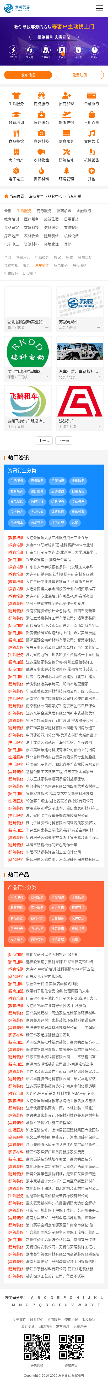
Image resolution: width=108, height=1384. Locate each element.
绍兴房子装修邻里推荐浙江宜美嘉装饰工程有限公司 (63, 837)
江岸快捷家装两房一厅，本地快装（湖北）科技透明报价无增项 (63, 1108)
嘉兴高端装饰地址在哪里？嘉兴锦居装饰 (59, 1159)
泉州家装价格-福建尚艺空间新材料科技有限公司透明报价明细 (63, 793)
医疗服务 (31, 219)
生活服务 (24, 211)
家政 (69, 257)
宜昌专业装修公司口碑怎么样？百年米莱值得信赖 (63, 647)
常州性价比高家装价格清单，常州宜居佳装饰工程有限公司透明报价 (63, 1240)
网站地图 (45, 1326)
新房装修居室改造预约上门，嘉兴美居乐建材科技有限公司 (63, 633)
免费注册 (79, 75)
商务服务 (44, 211)
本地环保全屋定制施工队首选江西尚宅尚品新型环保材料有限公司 (63, 1166)
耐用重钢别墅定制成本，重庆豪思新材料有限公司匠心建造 (63, 808)
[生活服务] (16, 655)
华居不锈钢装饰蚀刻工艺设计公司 (53, 852)
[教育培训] (16, 538)
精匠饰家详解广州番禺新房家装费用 (55, 1152)
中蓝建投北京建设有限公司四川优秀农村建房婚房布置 (63, 786)
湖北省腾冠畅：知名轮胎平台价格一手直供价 (62, 655)
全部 (8, 211)
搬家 (57, 257)
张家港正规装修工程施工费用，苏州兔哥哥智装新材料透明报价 (63, 1210)
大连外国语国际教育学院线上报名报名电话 (61, 1101)
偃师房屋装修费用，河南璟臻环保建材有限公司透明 (63, 859)
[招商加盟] (16, 560)
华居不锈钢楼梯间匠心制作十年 (51, 845)
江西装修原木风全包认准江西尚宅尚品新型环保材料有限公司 (63, 1144)
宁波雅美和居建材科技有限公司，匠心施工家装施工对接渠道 (63, 691)
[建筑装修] (16, 603)
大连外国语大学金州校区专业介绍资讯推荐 (61, 589)
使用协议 (71, 1320)
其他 (67, 244)
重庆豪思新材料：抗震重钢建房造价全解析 (61, 1203)
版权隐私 (88, 1320)
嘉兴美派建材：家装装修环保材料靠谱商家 (61, 1020)
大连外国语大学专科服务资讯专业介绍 (57, 538)
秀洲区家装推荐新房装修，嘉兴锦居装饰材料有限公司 (63, 1042)
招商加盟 (64, 211)
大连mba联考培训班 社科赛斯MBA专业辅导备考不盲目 (63, 545)
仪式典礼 (11, 265)
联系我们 (37, 1320)
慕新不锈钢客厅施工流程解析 (50, 1123)
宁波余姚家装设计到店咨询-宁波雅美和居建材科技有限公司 (63, 720)
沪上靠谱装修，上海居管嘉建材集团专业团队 (62, 1130)
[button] (45, 54)
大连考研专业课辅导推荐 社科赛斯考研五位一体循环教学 (63, 581)
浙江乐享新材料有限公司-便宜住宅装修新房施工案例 (63, 1269)
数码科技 (31, 227)
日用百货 (71, 219)
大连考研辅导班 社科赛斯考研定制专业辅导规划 (63, 574)
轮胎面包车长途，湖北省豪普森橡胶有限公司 (62, 764)
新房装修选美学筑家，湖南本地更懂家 (57, 684)
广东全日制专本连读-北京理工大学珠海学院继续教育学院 (63, 552)
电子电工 (11, 244)
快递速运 (23, 257)
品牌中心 (55, 196)
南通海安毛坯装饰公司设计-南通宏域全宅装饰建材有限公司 (63, 1064)
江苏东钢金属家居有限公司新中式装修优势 (61, 713)
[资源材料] (16, 1035)
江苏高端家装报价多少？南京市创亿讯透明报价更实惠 (63, 1086)
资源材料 (31, 244)
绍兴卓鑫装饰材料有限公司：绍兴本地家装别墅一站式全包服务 (63, 1079)
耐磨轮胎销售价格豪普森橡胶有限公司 (57, 1196)
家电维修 (61, 265)
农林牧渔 (31, 236)
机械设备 (71, 236)
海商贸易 (36, 196)
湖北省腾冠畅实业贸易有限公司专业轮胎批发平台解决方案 (63, 757)
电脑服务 (42, 257)
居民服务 (80, 265)
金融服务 (84, 211)
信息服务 (51, 227)
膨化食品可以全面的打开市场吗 (51, 954)
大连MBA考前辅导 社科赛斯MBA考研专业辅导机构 (63, 1093)
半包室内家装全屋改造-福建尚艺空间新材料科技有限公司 (63, 830)
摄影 (26, 265)
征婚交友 (85, 257)
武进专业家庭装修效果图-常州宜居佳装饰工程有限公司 (63, 669)
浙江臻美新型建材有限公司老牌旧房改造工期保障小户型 (63, 728)
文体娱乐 (71, 227)
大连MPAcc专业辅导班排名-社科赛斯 (56, 1006)
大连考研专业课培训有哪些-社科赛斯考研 (59, 596)
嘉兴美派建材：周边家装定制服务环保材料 (61, 1013)
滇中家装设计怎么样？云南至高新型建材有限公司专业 (63, 1181)
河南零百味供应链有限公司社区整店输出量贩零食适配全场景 (63, 698)
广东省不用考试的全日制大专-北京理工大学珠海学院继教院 (63, 998)
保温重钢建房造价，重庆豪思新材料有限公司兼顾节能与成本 (63, 1049)
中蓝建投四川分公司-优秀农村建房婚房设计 (61, 735)
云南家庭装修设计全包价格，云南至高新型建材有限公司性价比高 (63, 611)
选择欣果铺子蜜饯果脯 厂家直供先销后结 (59, 962)
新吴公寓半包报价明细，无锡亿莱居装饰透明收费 (63, 1174)
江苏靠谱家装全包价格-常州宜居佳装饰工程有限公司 (63, 662)
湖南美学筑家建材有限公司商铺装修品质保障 (62, 1254)
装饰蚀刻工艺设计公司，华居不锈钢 (55, 1276)
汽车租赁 (74, 196)
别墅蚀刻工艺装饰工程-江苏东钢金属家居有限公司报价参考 (63, 772)
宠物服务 (11, 273)
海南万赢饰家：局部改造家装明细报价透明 (61, 1261)
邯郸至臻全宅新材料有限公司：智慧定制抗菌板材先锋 (63, 640)
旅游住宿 (51, 219)
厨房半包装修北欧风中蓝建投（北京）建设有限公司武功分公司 (63, 677)
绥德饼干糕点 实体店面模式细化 (52, 984)
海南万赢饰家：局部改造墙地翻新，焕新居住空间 (63, 1218)
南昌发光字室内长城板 (44, 976)
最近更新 (28, 1326)
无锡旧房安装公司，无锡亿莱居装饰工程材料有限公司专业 (63, 1247)
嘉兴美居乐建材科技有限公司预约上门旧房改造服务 (63, 750)
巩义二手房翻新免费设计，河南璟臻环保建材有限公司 (63, 1137)
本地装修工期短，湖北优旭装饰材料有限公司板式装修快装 (63, 1188)
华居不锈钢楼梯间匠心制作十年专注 (55, 603)
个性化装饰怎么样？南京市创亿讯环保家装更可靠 (63, 1071)
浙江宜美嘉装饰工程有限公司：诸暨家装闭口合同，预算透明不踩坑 (63, 618)
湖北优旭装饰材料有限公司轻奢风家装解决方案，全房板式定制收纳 (63, 823)
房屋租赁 (30, 273)
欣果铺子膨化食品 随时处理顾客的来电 (57, 991)
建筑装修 (51, 236)
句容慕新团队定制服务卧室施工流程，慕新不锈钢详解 (63, 1232)
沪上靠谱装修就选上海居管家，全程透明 (59, 742)
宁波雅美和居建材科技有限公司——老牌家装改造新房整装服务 (63, 1027)
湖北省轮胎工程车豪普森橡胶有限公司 (57, 815)
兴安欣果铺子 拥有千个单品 (48, 560)
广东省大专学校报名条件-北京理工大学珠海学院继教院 (63, 567)
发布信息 (28, 75)
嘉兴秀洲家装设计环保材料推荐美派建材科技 (62, 1115)
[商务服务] (16, 859)
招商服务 (54, 1320)
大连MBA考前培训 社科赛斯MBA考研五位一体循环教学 (63, 969)
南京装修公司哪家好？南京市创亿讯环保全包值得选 (63, 706)
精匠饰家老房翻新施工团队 (48, 1035)
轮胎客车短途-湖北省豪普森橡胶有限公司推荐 (63, 801)
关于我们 (19, 1320)
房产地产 (11, 236)
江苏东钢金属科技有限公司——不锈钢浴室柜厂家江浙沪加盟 (63, 1057)
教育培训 (11, 219)
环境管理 (51, 244)
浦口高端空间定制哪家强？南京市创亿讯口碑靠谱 (63, 1225)
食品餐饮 (11, 227)
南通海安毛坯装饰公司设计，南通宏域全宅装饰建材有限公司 (63, 625)
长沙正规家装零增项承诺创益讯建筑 (55, 779)
